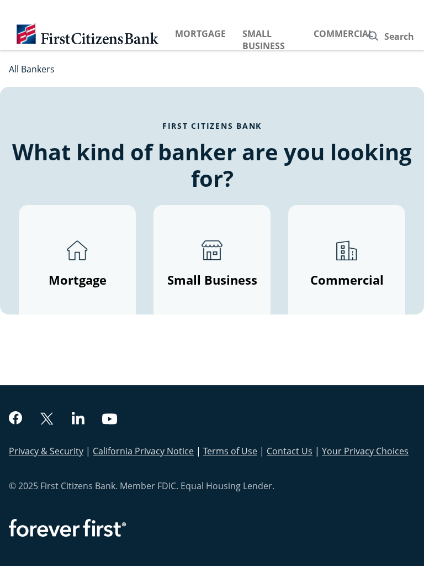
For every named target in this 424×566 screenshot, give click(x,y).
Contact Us (289, 451)
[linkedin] (78, 419)
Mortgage (200, 34)
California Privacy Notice (143, 451)
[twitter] (47, 419)
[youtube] (110, 420)
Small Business (263, 40)
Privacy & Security (46, 451)
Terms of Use (230, 451)
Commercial (343, 34)
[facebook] (15, 419)
